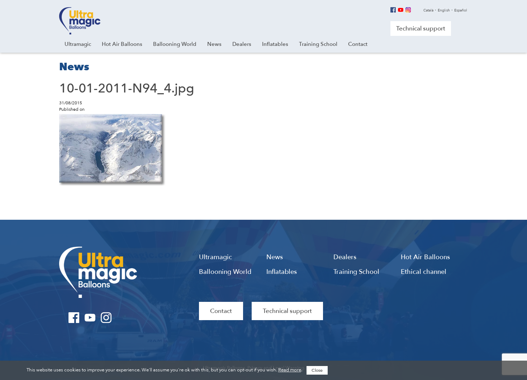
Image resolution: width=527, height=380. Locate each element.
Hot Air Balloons (425, 257)
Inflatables (281, 272)
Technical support (420, 28)
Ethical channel (423, 272)
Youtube (400, 10)
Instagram (408, 10)
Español (460, 10)
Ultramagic (79, 20)
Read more (289, 370)
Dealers (344, 257)
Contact (221, 311)
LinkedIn (122, 317)
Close (317, 370)
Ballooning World (225, 272)
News (274, 257)
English (444, 10)
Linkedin (415, 10)
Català (428, 10)
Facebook (393, 10)
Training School (356, 272)
